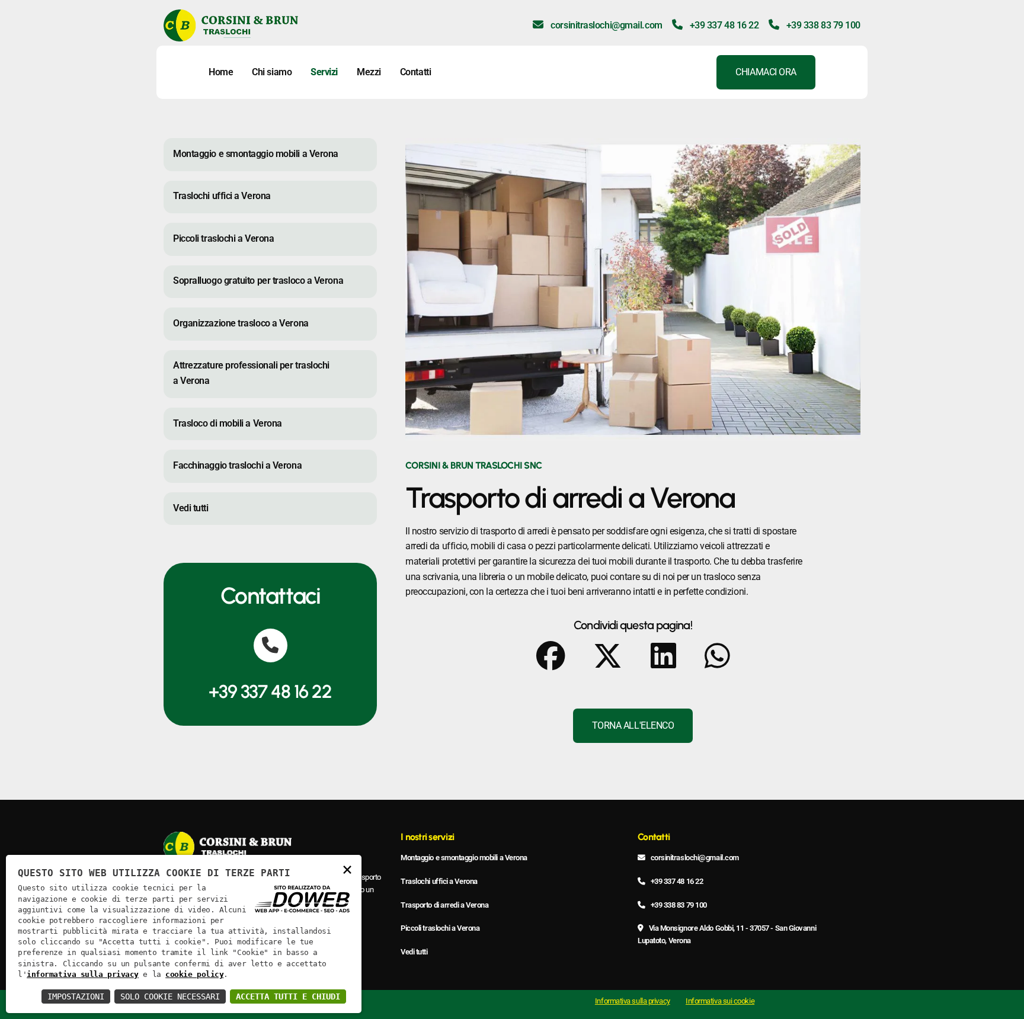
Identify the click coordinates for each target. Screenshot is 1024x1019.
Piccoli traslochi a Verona (223, 238)
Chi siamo (272, 72)
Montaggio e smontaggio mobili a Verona (255, 153)
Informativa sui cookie (720, 1000)
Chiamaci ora (765, 72)
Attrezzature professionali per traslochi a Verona (251, 373)
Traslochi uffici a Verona (222, 195)
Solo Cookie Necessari (170, 996)
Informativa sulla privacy (632, 1000)
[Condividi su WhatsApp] (717, 656)
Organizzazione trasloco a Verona (241, 323)
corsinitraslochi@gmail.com (605, 25)
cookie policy (194, 974)
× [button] (347, 868)
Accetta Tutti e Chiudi (288, 996)
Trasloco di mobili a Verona (227, 423)
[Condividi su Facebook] (550, 656)
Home (221, 72)
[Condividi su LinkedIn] (663, 656)
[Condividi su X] (607, 656)
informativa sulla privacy (83, 974)
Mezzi (369, 72)
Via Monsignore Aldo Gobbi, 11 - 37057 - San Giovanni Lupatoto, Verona (727, 934)
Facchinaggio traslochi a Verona (237, 465)
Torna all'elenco (633, 725)
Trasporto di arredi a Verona (444, 905)
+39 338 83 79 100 (822, 25)
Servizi (324, 72)
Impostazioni (75, 996)
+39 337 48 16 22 (723, 25)
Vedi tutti (191, 508)
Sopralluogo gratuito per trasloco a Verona (258, 280)
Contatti (415, 72)
